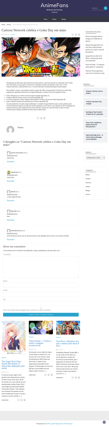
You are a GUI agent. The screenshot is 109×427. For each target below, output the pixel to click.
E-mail (5, 290)
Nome (5, 281)
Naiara (20, 127)
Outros (13, 34)
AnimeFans (54, 5)
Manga (64, 19)
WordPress (48, 424)
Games (88, 187)
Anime (54, 19)
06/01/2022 (6, 372)
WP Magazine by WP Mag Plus (63, 424)
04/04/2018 (6, 34)
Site (4, 299)
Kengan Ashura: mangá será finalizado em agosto (94, 38)
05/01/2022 (60, 349)
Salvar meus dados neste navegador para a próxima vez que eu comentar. (27, 310)
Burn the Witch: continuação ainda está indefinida (94, 58)
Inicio (45, 19)
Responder (10, 161)
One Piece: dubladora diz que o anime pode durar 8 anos (67, 343)
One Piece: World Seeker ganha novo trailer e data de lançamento (95, 49)
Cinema (88, 179)
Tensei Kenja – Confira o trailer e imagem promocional (40, 343)
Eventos (88, 183)
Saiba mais (5, 400)
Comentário (7, 254)
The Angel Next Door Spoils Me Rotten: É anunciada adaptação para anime (13, 364)
